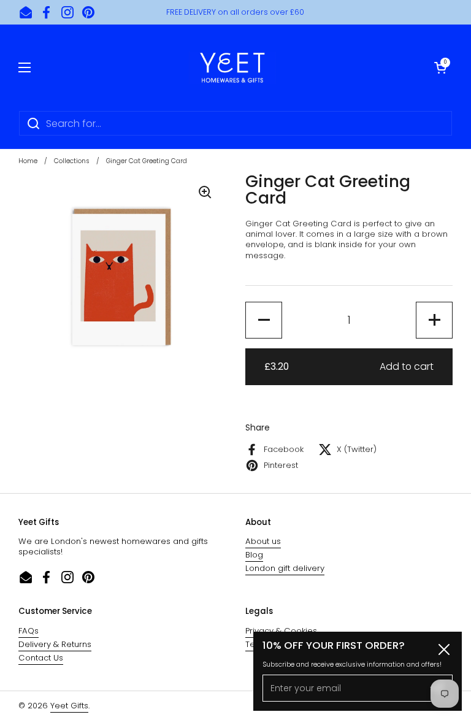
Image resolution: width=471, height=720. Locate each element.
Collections (72, 161)
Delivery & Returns (54, 644)
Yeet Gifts (69, 705)
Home (27, 161)
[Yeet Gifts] (232, 67)
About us (263, 541)
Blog (254, 555)
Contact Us (40, 658)
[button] (440, 67)
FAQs (28, 631)
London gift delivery (284, 568)
